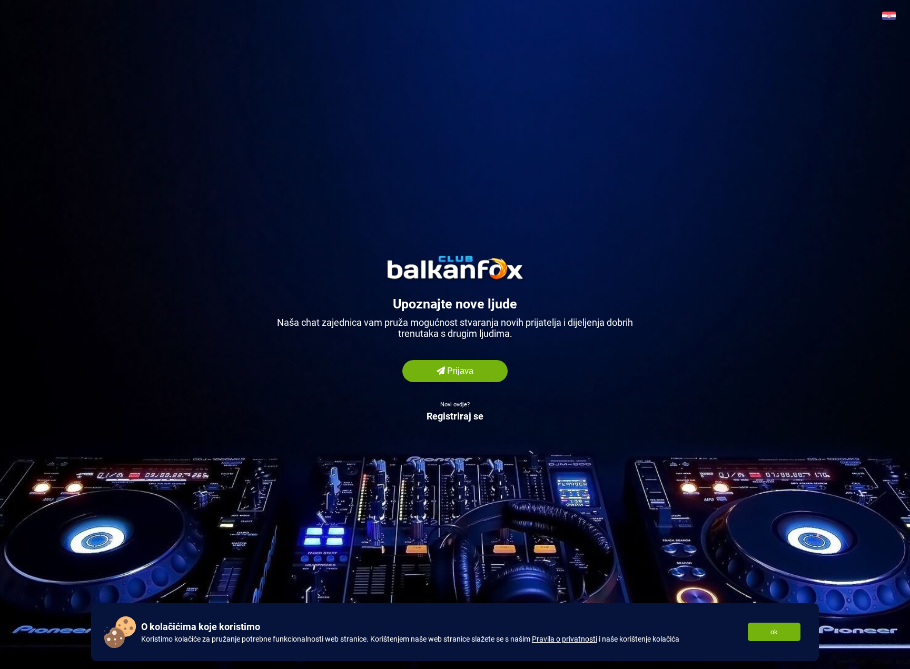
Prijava (459, 370)
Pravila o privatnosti (564, 639)
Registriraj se (455, 416)
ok (774, 632)
